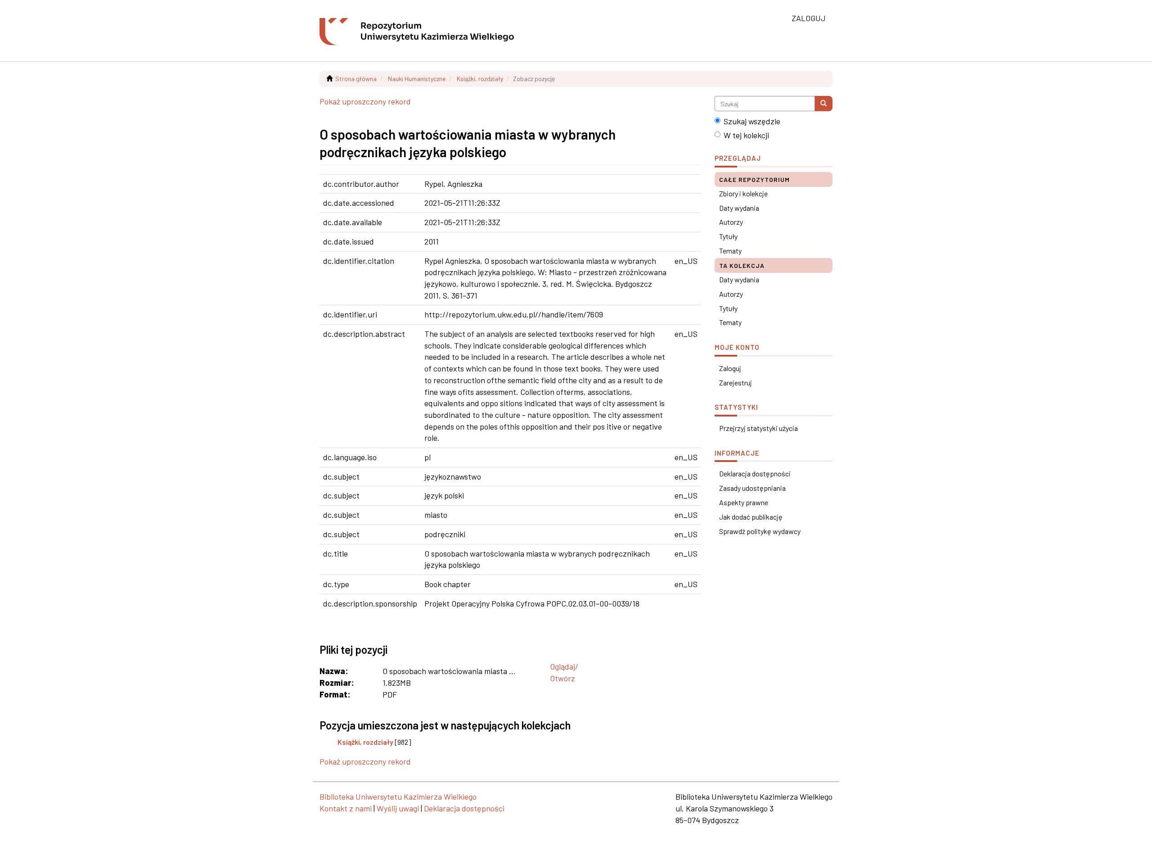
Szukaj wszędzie (752, 121)
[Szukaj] (823, 103)
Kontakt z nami (346, 808)
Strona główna (356, 78)
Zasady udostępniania (752, 488)
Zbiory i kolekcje (743, 193)
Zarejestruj (735, 382)
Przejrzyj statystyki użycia (758, 428)
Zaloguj (730, 368)
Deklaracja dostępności (755, 473)
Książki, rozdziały (480, 78)
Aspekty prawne (743, 502)
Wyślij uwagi (398, 808)
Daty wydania (739, 208)
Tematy (730, 250)
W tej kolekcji (746, 135)
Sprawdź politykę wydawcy (760, 531)
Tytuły (728, 236)
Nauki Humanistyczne (417, 78)
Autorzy (731, 221)
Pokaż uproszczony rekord (365, 101)
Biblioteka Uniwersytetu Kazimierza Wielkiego (398, 796)
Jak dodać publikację (751, 516)
